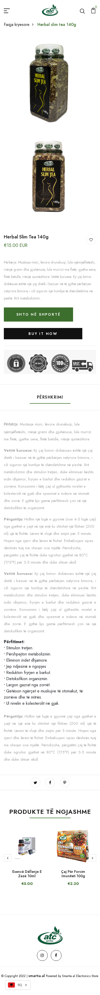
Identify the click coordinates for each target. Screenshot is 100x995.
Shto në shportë (38, 314)
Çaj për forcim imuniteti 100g (73, 873)
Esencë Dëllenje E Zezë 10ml (27, 873)
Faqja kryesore (16, 24)
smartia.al (36, 976)
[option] (27, 861)
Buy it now (43, 333)
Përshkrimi (50, 397)
